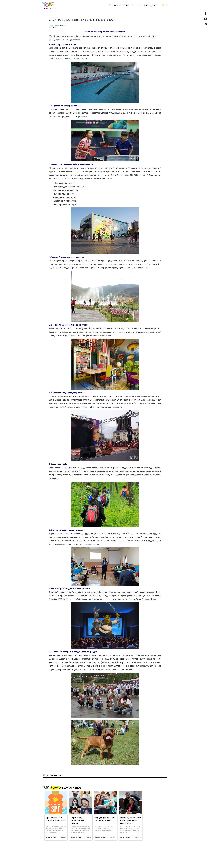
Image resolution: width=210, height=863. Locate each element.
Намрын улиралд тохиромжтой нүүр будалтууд (77, 820)
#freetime (47, 775)
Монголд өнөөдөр (152, 5)
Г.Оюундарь (54, 25)
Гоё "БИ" (138, 5)
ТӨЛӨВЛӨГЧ (128, 5)
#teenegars (57, 775)
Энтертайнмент (114, 5)
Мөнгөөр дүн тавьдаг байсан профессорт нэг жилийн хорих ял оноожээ (130, 820)
